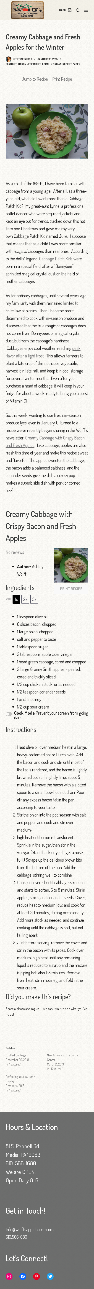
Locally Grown (52, 64)
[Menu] (86, 10)
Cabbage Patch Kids (56, 259)
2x (25, 599)
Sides (76, 64)
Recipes (67, 64)
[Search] (78, 10)
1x (16, 599)
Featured (11, 64)
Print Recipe (62, 79)
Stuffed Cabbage (16, 1055)
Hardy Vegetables (29, 64)
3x (34, 599)
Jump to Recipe (35, 79)
